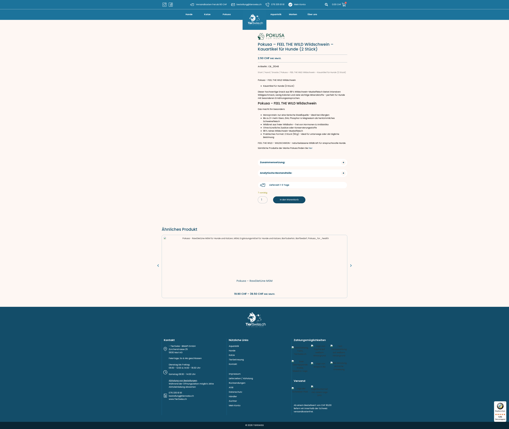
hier (311, 148)
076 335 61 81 (175, 393)
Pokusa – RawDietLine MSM (254, 281)
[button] (326, 4)
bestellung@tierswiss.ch (181, 396)
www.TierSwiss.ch (178, 399)
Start (260, 72)
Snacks (275, 72)
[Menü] (504, 402)
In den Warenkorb (289, 200)
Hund (267, 72)
